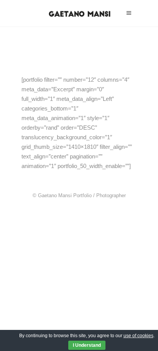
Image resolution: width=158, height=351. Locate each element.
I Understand (87, 345)
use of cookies (138, 335)
